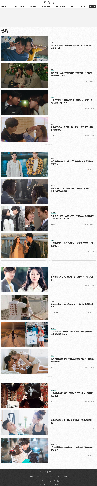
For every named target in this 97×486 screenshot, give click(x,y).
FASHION (4, 6)
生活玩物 (53, 390)
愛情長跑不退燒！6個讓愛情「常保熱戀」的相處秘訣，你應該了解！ (71, 74)
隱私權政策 (40, 476)
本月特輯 (92, 6)
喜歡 (52, 240)
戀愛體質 (53, 158)
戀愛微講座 (54, 444)
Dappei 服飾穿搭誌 (55, 312)
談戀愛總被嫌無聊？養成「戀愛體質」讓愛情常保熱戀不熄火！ (72, 162)
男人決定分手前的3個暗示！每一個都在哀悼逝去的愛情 (72, 278)
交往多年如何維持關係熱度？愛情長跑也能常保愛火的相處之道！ (72, 47)
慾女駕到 (53, 213)
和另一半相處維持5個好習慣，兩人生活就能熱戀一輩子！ (72, 305)
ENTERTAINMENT (18, 6)
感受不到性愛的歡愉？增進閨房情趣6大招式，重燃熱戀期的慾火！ (72, 360)
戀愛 (52, 42)
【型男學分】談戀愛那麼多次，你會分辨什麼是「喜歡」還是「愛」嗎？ (72, 101)
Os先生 (53, 417)
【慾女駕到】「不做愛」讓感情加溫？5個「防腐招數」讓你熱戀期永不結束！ (72, 333)
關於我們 (31, 476)
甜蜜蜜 (52, 301)
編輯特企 (53, 328)
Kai (51, 367)
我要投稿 (66, 476)
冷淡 (52, 274)
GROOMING (46, 6)
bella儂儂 (53, 224)
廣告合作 (57, 476)
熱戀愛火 (53, 185)
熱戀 (52, 356)
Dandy (52, 54)
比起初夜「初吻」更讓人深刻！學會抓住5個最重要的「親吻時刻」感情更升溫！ (72, 217)
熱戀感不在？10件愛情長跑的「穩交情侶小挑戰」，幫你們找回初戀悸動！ (71, 190)
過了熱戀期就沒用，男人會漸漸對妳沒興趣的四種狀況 (72, 421)
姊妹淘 (52, 251)
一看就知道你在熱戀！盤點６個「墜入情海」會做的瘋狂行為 (72, 394)
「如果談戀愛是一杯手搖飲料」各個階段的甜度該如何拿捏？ (72, 448)
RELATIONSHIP (60, 6)
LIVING (73, 6)
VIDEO (83, 6)
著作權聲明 (49, 476)
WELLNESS (33, 6)
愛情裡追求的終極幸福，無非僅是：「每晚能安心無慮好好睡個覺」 (72, 128)
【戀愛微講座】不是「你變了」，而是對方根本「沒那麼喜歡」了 (72, 244)
